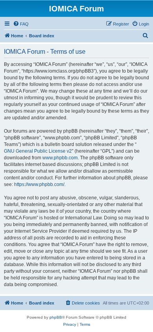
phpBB (55, 317)
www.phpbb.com (60, 158)
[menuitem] (21, 24)
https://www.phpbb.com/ (39, 184)
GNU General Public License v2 (38, 151)
